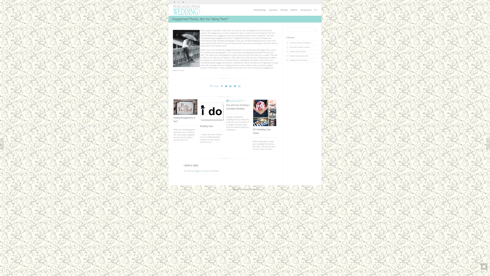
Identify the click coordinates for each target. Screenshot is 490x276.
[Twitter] (174, 2)
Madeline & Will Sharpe (299, 60)
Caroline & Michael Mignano (300, 43)
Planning (284, 10)
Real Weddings (260, 10)
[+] (185, 107)
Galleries (293, 10)
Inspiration (273, 10)
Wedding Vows (206, 126)
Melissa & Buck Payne (298, 51)
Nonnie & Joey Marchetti (299, 56)
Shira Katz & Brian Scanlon (300, 47)
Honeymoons (306, 10)
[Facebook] (179, 2)
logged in (198, 171)
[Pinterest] (183, 2)
